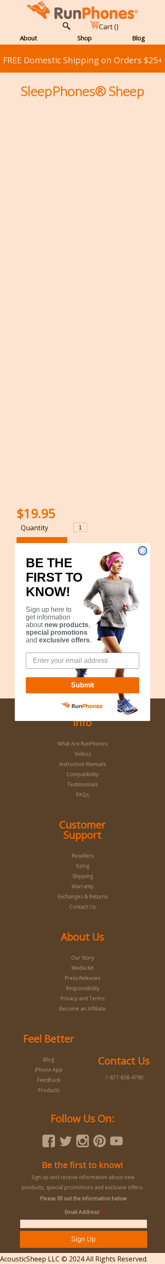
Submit (82, 685)
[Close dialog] (142, 550)
